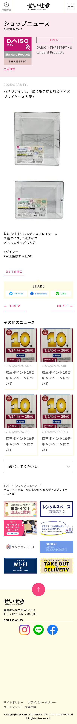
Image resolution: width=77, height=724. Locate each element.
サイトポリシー (13, 702)
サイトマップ (12, 707)
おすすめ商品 (14, 271)
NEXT (62, 306)
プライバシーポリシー (42, 702)
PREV (15, 306)
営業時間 (6, 9)
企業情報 (30, 707)
